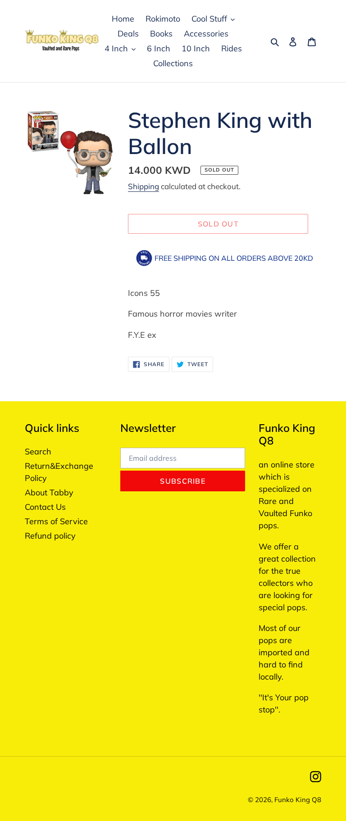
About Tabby (49, 492)
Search (38, 451)
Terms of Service (56, 521)
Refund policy (50, 536)
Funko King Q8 (297, 799)
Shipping (143, 186)
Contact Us (45, 507)
